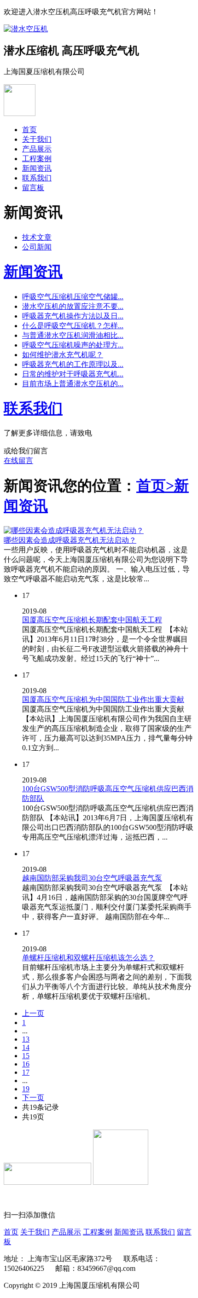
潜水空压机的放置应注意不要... (72, 306)
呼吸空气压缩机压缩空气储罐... (72, 297)
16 (25, 1064)
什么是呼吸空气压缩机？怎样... (72, 326)
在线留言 (18, 460)
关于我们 (37, 139)
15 (25, 1056)
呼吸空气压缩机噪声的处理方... (72, 345)
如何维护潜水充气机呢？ (62, 355)
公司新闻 (37, 247)
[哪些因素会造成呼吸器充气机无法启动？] (74, 530)
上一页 (33, 1013)
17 (25, 1072)
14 (25, 1047)
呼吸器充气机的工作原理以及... (72, 364)
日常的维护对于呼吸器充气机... (72, 374)
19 (25, 1089)
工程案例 (37, 158)
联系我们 (37, 178)
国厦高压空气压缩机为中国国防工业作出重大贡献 (103, 699)
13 (25, 1039)
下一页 (33, 1097)
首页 (29, 129)
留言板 (33, 187)
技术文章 (37, 237)
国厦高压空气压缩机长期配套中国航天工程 (92, 620)
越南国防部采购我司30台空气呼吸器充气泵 (92, 878)
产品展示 (37, 149)
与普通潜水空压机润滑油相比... (72, 335)
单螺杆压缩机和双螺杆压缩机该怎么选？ (88, 958)
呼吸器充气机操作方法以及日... (72, 316)
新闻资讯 (37, 168)
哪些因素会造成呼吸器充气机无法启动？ (70, 540)
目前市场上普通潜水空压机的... (72, 384)
